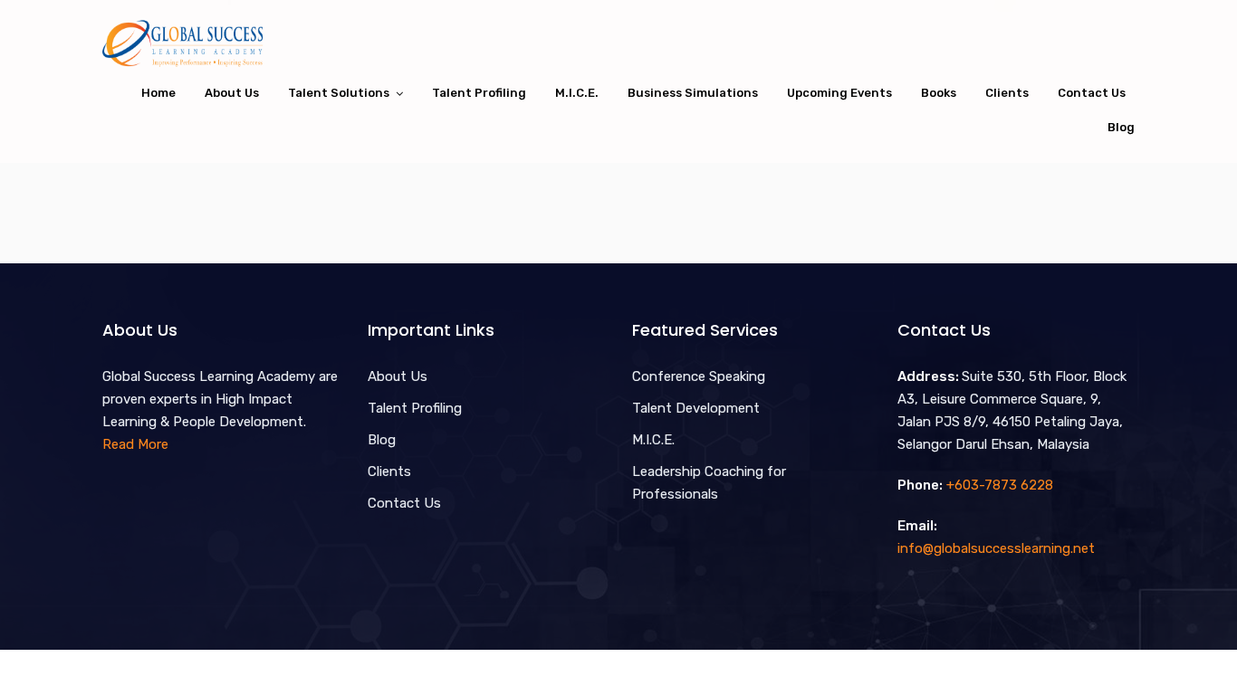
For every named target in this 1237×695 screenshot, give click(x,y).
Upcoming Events (839, 93)
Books (938, 93)
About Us (232, 93)
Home (158, 93)
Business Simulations (693, 93)
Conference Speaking (698, 376)
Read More (135, 444)
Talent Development (696, 408)
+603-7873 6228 (999, 485)
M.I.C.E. (577, 93)
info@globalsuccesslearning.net (996, 548)
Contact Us (1092, 93)
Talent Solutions (338, 93)
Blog (1121, 127)
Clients (1007, 93)
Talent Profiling (479, 93)
